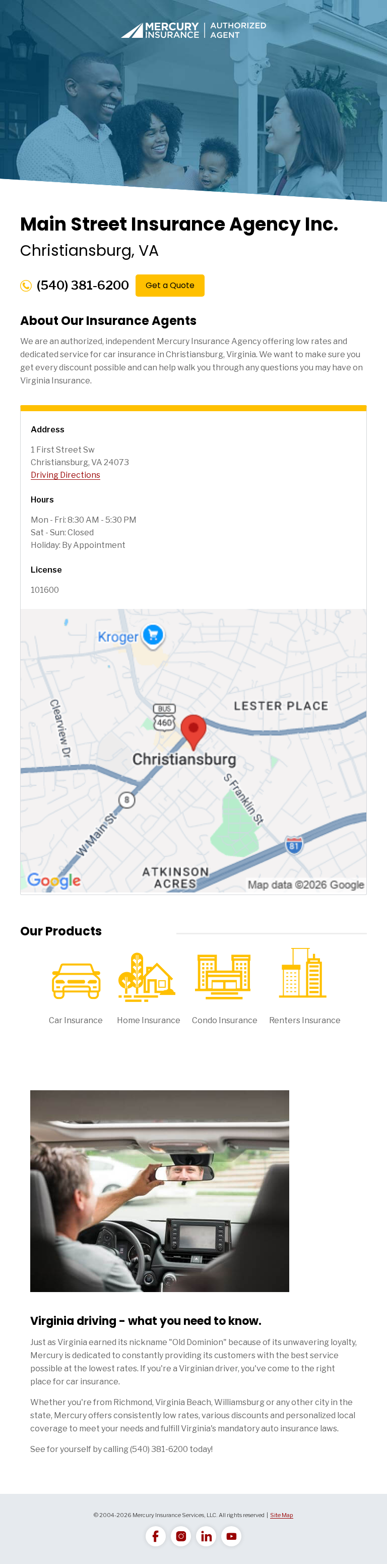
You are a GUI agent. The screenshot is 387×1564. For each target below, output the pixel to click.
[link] (156, 1536)
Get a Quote (170, 285)
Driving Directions (65, 475)
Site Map (281, 1515)
